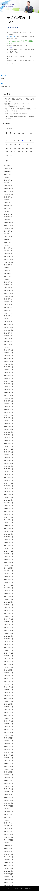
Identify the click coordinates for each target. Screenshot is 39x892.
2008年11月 (7, 769)
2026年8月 (7, 166)
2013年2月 (7, 624)
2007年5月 (7, 820)
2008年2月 (7, 794)
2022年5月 (7, 310)
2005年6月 (7, 885)
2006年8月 (7, 845)
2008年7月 (7, 780)
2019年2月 (7, 421)
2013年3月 (7, 622)
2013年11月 (7, 599)
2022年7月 (7, 304)
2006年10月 (7, 840)
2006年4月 (7, 857)
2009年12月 (7, 732)
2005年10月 (7, 874)
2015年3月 (7, 554)
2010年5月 (7, 718)
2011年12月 (7, 664)
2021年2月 (7, 353)
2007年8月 (7, 811)
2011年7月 (7, 678)
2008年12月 (7, 766)
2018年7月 (7, 440)
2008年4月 (7, 789)
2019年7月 (7, 406)
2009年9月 (7, 741)
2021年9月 (7, 333)
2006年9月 (7, 843)
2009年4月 (7, 755)
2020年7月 (7, 372)
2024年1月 (7, 253)
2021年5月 (7, 344)
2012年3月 (7, 656)
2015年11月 (7, 531)
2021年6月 (7, 341)
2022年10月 (7, 296)
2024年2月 (7, 251)
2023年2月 (7, 285)
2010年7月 (7, 712)
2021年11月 (7, 327)
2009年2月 (7, 760)
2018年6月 (7, 443)
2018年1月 (7, 457)
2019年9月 (7, 401)
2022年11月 (7, 293)
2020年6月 (7, 375)
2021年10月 (7, 330)
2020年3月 (7, 384)
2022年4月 (7, 313)
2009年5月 (7, 752)
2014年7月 (7, 576)
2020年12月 (7, 358)
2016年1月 (7, 525)
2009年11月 (7, 735)
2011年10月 (7, 670)
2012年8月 (7, 641)
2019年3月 (7, 418)
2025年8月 (7, 200)
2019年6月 (7, 409)
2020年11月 (7, 361)
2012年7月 (7, 644)
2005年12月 (7, 868)
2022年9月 (7, 299)
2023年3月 (7, 282)
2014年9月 (7, 571)
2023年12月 (7, 256)
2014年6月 (7, 579)
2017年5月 (7, 480)
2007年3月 (7, 826)
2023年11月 (7, 259)
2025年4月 (7, 211)
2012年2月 (7, 658)
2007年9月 (7, 809)
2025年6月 (7, 205)
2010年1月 (7, 729)
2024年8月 (7, 234)
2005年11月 (7, 871)
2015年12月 (7, 528)
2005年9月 (7, 877)
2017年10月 (7, 466)
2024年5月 (7, 242)
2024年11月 (7, 225)
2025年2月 (7, 217)
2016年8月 (7, 505)
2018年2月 (7, 455)
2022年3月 (7, 316)
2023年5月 (7, 276)
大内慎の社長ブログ (25, 889)
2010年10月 (7, 704)
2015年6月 (7, 545)
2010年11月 (7, 701)
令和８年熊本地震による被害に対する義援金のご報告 (19, 99)
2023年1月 (7, 287)
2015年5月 (7, 548)
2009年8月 (7, 743)
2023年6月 (7, 273)
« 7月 (6, 161)
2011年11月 (7, 667)
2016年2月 (7, 523)
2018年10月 (7, 432)
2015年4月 (7, 551)
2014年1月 (7, 593)
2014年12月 (7, 562)
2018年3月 (7, 452)
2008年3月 (7, 792)
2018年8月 (7, 438)
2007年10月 (7, 806)
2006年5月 (7, 854)
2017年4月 (7, 483)
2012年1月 (7, 661)
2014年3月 (7, 588)
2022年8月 (7, 302)
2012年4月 (7, 653)
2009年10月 (7, 738)
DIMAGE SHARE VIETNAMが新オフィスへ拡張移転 (19, 116)
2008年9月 (7, 775)
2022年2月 (7, 319)
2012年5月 (7, 650)
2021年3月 (7, 350)
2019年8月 (7, 404)
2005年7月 (7, 882)
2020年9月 (7, 367)
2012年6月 (7, 647)
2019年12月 (7, 392)
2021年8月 (7, 336)
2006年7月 (7, 848)
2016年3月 (7, 520)
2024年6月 (7, 239)
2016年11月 (7, 497)
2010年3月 (7, 724)
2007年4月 (7, 823)
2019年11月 (7, 395)
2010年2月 (7, 726)
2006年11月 (7, 837)
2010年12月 (7, 698)
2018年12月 (7, 426)
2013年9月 (7, 605)
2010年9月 (7, 707)
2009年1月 (7, 763)
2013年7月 (7, 610)
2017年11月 (7, 463)
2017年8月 (7, 472)
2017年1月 (7, 491)
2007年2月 (7, 828)
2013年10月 (7, 602)
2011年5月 (7, 684)
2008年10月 (7, 772)
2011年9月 (7, 673)
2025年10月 (7, 194)
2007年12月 (7, 800)
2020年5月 (7, 378)
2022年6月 (7, 307)
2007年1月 (7, 831)
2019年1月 (7, 423)
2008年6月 (7, 783)
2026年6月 (7, 171)
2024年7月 (7, 236)
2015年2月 (7, 556)
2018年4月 (7, 449)
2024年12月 (7, 222)
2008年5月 (7, 786)
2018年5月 (7, 446)
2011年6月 (7, 681)
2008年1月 (7, 797)
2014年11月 (7, 565)
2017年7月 (7, 474)
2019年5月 (7, 412)
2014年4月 (7, 585)
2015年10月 (7, 534)
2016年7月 (7, 508)
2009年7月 (7, 746)
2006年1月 (7, 865)
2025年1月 (7, 219)
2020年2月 (7, 387)
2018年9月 (7, 435)
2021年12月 (7, 324)
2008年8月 (7, 777)
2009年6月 (7, 749)
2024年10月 (7, 228)
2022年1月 (7, 321)
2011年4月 (7, 687)
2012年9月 (7, 639)
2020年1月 (7, 389)
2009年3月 (7, 758)
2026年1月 (7, 185)
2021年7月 (7, 338)
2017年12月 (7, 460)
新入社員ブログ (11, 36)
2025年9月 (7, 197)
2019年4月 (7, 415)
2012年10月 (7, 636)
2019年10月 (7, 398)
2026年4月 (7, 177)
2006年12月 (7, 834)
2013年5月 (7, 616)
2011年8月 (7, 675)
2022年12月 (7, 290)
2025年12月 (7, 188)
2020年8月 (7, 370)
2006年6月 (7, 851)
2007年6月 (7, 817)
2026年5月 (7, 174)
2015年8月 (7, 540)
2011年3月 (7, 690)
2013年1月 (7, 627)
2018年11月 (7, 429)
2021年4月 (7, 347)
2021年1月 (7, 355)
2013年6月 (7, 613)
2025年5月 (7, 208)
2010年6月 (7, 715)
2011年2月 (7, 692)
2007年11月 (7, 803)
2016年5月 (7, 514)
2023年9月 (7, 265)
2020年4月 (7, 381)
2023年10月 (7, 262)
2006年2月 (7, 862)
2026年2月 (7, 183)
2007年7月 (7, 814)
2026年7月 (7, 168)
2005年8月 (7, 879)
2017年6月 (7, 477)
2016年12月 (7, 494)
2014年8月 (7, 574)
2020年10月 (7, 364)
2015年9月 (7, 537)
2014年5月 (7, 582)
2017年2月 (7, 489)
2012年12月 (7, 630)
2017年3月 (7, 486)
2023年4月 (7, 279)
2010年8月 (7, 709)
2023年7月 (7, 270)
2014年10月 (7, 568)
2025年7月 (7, 202)
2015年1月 (7, 559)
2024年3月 (7, 248)
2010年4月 (7, 721)
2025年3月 (7, 214)
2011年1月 (7, 695)
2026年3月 (7, 180)
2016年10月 (7, 500)
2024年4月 (7, 245)
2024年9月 (7, 231)
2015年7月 (7, 542)
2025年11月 (7, 191)
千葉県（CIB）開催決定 (11, 113)
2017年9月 (7, 469)
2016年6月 (7, 511)
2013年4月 (7, 619)
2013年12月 (7, 596)
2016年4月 (7, 517)
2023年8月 (7, 268)
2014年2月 (7, 591)
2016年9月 (7, 503)
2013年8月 (7, 607)
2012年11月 (7, 633)
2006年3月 (7, 860)
